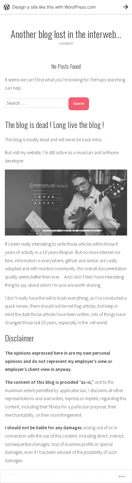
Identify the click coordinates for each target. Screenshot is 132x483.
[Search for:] (36, 103)
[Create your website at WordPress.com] (66, 7)
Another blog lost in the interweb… (66, 34)
